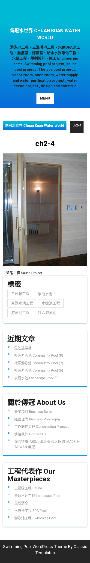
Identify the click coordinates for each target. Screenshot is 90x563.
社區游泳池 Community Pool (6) (38, 370)
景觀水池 (45, 294)
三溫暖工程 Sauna (28, 488)
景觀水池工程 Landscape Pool (37, 496)
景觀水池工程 (22, 303)
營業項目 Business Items (33, 412)
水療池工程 (51, 303)
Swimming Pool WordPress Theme (35, 546)
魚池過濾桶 (23, 348)
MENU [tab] (45, 98)
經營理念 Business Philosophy (37, 419)
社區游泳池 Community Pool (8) (38, 355)
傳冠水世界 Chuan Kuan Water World (45, 34)
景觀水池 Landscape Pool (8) (36, 378)
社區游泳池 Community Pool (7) (38, 363)
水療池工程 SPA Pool (30, 511)
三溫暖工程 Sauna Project (22, 273)
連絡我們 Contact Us (30, 434)
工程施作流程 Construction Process (41, 427)
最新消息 (21, 503)
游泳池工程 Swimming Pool (35, 518)
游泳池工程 (20, 313)
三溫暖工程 (20, 294)
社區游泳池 (47, 313)
